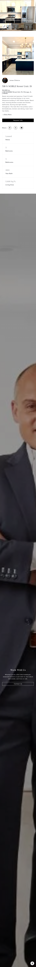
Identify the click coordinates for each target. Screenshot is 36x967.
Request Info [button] (18, 120)
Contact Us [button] (18, 684)
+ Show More (7, 114)
